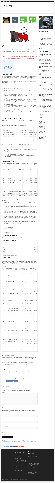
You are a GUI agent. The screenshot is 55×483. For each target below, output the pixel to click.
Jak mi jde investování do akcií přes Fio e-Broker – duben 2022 (19, 101)
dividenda (7, 49)
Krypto (15, 12)
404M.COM (8, 6)
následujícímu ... (9, 411)
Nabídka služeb (42, 129)
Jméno (3, 413)
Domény (4, 12)
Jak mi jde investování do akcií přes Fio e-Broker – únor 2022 (19, 96)
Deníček (20, 12)
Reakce (40, 134)
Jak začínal (41, 133)
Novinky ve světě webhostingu (32, 452)
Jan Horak (43, 105)
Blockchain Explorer (18, 470)
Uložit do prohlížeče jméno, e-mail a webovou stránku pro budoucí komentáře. (15, 434)
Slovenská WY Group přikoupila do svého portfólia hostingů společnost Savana (33, 472)
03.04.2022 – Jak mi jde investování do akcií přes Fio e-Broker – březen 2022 (17, 99)
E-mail (3, 420)
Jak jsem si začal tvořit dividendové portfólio (23, 49)
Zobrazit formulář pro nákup (12, 381)
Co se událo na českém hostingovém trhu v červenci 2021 (33, 460)
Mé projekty (41, 118)
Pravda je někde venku (43, 120)
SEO (40, 137)
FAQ (40, 123)
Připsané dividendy (9, 67)
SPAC (30, 163)
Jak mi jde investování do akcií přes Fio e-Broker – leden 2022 (19, 94)
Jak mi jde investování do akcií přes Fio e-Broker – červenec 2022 (20, 111)
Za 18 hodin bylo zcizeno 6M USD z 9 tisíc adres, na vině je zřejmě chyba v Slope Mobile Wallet (21, 461)
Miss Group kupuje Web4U (32, 456)
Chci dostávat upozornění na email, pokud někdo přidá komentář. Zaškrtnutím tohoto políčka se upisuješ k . (18, 411)
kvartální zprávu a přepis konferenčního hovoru (18, 211)
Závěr (5, 71)
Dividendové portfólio (7, 66)
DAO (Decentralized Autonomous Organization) (21, 466)
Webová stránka (5, 426)
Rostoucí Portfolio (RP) (7, 65)
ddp (5, 49)
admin (43, 66)
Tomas (43, 84)
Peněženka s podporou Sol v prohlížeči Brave (20, 458)
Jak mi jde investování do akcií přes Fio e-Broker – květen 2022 (19, 105)
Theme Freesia (12, 479)
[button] (6, 446)
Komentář (4, 392)
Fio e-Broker (11, 49)
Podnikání (41, 132)
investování (15, 49)
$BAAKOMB (8, 68)
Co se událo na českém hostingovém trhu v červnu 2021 (33, 468)
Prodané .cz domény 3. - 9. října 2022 (45, 43)
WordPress (16, 479)
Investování (10, 12)
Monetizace (41, 128)
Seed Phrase (17, 468)
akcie (4, 49)
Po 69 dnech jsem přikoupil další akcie (12, 263)
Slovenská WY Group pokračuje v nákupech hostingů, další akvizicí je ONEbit (33, 464)
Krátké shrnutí (6, 62)
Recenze (40, 121)
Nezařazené (41, 131)
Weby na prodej (42, 138)
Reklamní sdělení (42, 136)
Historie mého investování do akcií (20, 115)
